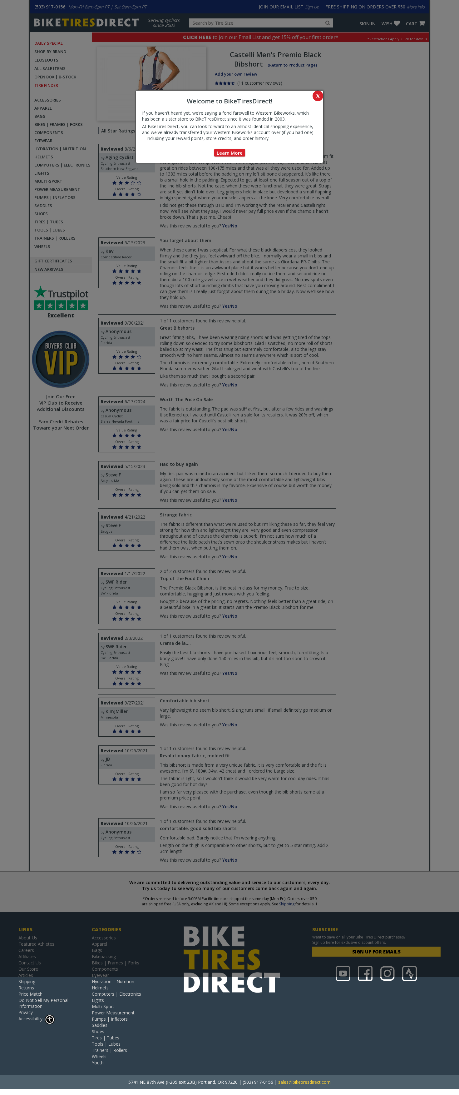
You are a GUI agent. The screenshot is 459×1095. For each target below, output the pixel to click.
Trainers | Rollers (109, 1050)
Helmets (100, 988)
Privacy (25, 1012)
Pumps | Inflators (110, 1019)
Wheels (99, 1056)
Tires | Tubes (105, 1038)
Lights (98, 1000)
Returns (26, 988)
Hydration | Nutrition (113, 981)
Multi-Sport (103, 1006)
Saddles (99, 1025)
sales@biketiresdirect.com (304, 1082)
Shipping (26, 981)
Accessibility (30, 1019)
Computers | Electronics (116, 994)
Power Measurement (113, 1013)
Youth (98, 1063)
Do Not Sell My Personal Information (43, 1003)
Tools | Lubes (106, 1044)
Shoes (98, 1031)
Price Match (30, 994)
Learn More (230, 153)
